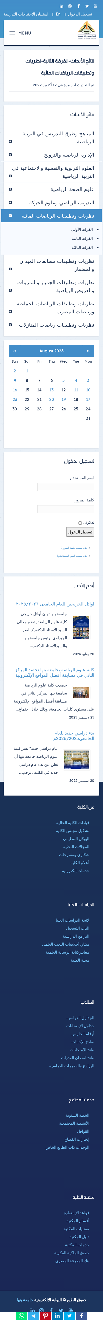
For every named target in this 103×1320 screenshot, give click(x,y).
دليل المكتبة (79, 1236)
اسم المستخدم (82, 477)
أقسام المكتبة (77, 1220)
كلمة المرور (84, 499)
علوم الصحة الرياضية (72, 189)
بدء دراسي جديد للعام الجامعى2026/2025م (73, 735)
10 (88, 389)
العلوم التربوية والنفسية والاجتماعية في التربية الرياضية (53, 172)
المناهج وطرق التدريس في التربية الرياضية (58, 137)
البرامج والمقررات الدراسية (71, 1065)
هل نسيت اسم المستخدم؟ (72, 555)
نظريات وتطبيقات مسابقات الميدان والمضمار (57, 265)
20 (51, 399)
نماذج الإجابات (83, 1041)
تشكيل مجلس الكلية (72, 830)
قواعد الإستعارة (76, 1212)
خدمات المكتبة (77, 1244)
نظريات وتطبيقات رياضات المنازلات (56, 325)
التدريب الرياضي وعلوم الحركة (61, 202)
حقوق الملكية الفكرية (71, 1252)
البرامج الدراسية (76, 936)
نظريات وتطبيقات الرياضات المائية (58, 216)
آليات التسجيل (77, 928)
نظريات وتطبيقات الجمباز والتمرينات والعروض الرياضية (55, 286)
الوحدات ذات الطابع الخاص (67, 1147)
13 (52, 389)
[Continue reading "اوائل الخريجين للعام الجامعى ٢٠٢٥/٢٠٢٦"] (83, 627)
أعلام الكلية (79, 862)
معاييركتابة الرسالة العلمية (67, 952)
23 (15, 399)
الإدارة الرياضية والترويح (69, 155)
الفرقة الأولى (82, 229)
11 (76, 389)
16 (15, 389)
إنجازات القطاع (76, 1139)
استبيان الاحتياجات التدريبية (26, 14)
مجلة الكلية (80, 960)
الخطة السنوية (77, 1115)
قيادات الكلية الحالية (72, 822)
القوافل (83, 1131)
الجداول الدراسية (80, 1017)
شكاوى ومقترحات (74, 854)
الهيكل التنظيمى (76, 838)
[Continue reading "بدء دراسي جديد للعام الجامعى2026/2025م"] (78, 760)
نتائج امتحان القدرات (77, 1057)
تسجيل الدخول (80, 14)
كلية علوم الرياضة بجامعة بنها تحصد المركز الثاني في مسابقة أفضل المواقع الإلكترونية (54, 672)
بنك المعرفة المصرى (72, 1260)
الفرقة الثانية (82, 238)
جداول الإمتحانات (80, 1025)
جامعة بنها (25, 1299)
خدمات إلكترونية (75, 870)
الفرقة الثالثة (82, 247)
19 (64, 399)
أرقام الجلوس (83, 1033)
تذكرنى (88, 522)
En (58, 14)
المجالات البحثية (76, 846)
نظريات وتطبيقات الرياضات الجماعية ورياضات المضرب (55, 307)
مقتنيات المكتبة (76, 1228)
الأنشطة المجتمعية (74, 1123)
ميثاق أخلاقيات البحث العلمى (65, 944)
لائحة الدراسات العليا (72, 920)
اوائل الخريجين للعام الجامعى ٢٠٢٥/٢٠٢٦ (55, 604)
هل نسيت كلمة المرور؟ (73, 547)
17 (88, 399)
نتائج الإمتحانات (82, 1049)
